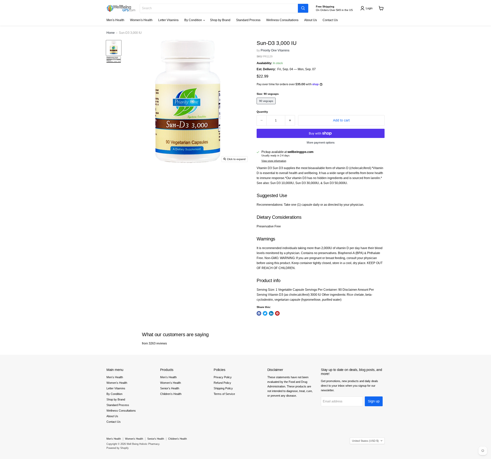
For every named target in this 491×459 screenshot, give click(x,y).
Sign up (374, 401)
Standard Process (248, 20)
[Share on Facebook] (259, 313)
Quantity (262, 111)
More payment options (321, 142)
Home (110, 32)
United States (365, 440)
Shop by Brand (220, 20)
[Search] (303, 8)
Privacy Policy (223, 377)
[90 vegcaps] (267, 105)
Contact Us (330, 20)
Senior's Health (169, 388)
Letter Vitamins (168, 20)
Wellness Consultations (282, 20)
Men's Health (115, 20)
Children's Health (170, 393)
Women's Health (141, 20)
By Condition (193, 20)
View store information (273, 161)
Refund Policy (222, 382)
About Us (310, 20)
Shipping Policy (223, 388)
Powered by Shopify (117, 448)
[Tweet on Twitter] (265, 313)
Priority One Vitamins (275, 50)
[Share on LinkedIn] (271, 313)
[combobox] (219, 8)
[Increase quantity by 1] (290, 120)
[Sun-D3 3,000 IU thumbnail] (113, 47)
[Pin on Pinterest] (277, 313)
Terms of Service (224, 393)
